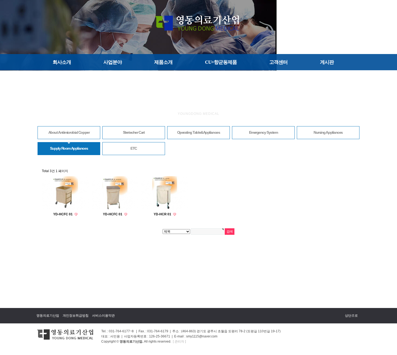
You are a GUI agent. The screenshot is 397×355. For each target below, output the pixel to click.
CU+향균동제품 (221, 62)
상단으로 (351, 315)
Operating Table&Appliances (198, 132)
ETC (133, 148)
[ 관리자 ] (179, 341)
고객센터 (278, 62)
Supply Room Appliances (69, 148)
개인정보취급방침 (76, 315)
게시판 (327, 62)
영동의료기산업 (47, 315)
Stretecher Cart (133, 132)
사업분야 (112, 62)
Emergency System (263, 132)
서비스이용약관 (103, 315)
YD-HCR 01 (163, 214)
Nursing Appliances (328, 132)
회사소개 (62, 62)
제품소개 (163, 62)
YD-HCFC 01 (63, 214)
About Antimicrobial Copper (69, 132)
